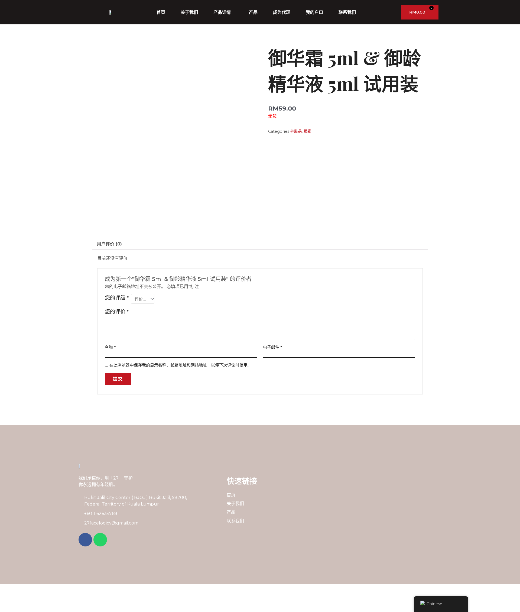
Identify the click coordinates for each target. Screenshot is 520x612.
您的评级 (117, 297)
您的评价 (117, 311)
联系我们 (347, 12)
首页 (161, 12)
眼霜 (307, 131)
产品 (253, 12)
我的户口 (314, 12)
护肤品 (296, 131)
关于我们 (189, 12)
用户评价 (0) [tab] (109, 244)
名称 (110, 347)
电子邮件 (272, 347)
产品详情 (222, 12)
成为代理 (281, 12)
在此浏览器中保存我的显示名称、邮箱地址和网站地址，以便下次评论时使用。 (180, 365)
